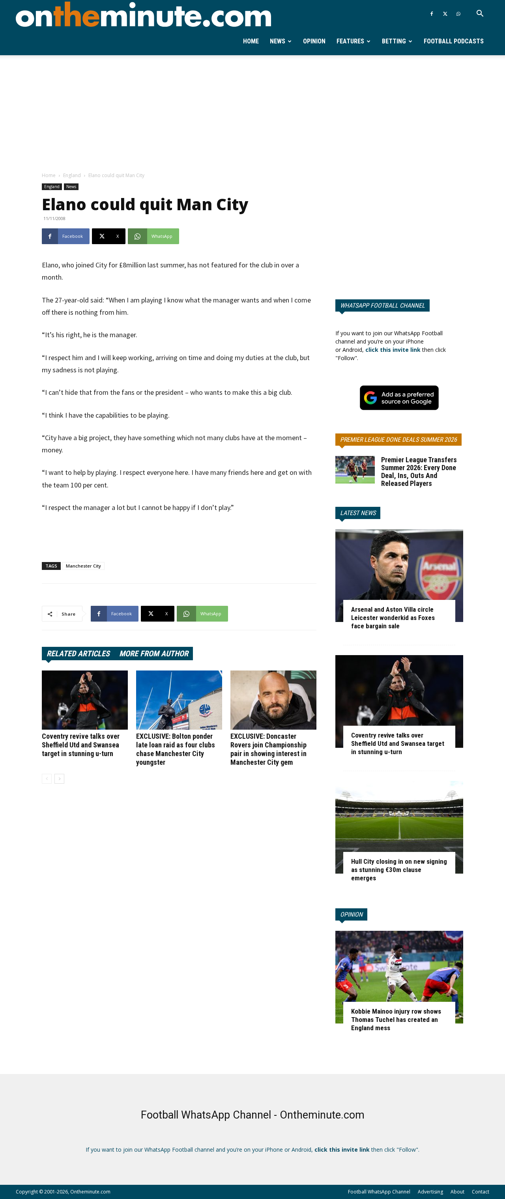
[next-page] (59, 779)
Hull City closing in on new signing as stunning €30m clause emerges (399, 869)
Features (350, 41)
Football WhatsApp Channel (379, 1191)
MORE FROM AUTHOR (153, 653)
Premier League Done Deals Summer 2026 (398, 439)
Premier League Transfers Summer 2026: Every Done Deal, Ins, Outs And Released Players (419, 471)
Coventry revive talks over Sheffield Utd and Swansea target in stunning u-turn (81, 745)
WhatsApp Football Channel (382, 305)
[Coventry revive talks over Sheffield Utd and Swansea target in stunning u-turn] (85, 700)
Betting (394, 41)
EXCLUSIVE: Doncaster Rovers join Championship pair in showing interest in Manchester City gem (268, 749)
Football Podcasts (454, 41)
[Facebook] (432, 14)
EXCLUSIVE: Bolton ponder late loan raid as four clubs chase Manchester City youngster (175, 749)
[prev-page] (47, 779)
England (72, 175)
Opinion (314, 41)
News (277, 41)
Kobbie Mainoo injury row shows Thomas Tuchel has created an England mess (396, 1019)
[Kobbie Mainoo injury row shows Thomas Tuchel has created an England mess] (399, 977)
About (457, 1191)
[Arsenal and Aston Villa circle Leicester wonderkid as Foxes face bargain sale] (399, 575)
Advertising (430, 1191)
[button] (479, 14)
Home (251, 41)
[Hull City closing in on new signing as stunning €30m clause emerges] (399, 827)
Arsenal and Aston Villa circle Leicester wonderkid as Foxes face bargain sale (393, 617)
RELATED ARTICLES (78, 653)
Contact (480, 1191)
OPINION (351, 914)
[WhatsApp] (458, 14)
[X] (445, 14)
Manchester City (83, 566)
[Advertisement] (252, 114)
